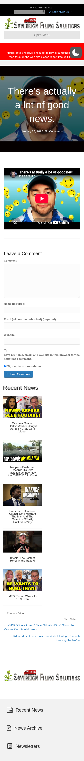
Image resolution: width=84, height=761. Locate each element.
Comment (10, 260)
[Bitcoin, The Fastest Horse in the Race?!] (22, 541)
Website (9, 334)
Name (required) (14, 303)
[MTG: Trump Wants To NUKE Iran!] (22, 579)
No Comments (54, 131)
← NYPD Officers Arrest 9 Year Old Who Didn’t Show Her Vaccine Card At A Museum (39, 627)
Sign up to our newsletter (23, 366)
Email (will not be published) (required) (30, 319)
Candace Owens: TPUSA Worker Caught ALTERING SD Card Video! (22, 427)
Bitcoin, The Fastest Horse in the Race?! (22, 559)
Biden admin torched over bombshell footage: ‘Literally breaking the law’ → (46, 637)
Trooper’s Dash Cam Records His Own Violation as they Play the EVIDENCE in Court (22, 471)
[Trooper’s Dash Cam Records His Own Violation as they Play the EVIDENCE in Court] (22, 450)
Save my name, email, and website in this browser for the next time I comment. (42, 356)
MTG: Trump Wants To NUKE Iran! (23, 598)
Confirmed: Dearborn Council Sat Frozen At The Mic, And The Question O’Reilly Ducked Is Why (22, 516)
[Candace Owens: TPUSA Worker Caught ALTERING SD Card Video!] (22, 406)
